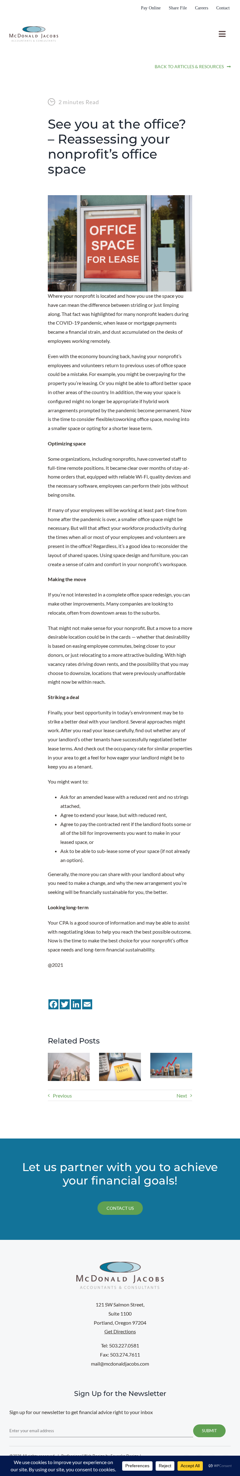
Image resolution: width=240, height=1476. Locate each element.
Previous (62, 1095)
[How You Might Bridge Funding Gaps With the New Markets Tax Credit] (120, 1056)
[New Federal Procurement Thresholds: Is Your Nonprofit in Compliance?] (171, 1056)
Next (182, 1095)
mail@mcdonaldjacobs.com (120, 1364)
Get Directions (120, 1331)
